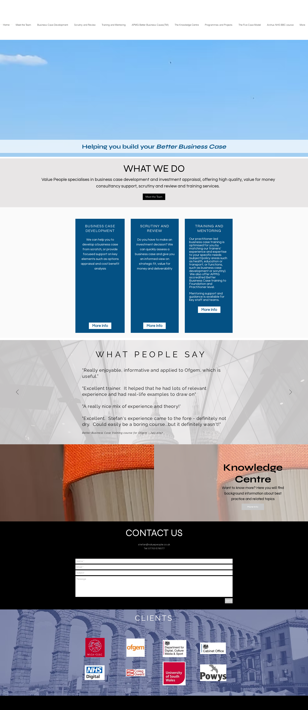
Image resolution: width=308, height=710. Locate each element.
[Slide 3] (157, 437)
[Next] (290, 392)
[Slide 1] (151, 438)
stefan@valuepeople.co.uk (154, 544)
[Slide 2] (154, 437)
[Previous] (17, 392)
